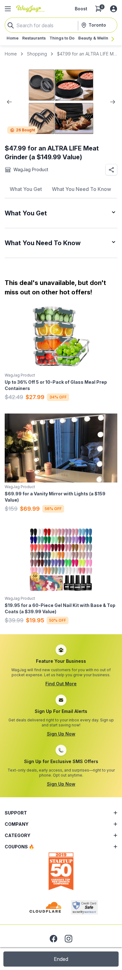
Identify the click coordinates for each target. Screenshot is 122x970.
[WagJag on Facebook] (53, 938)
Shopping (37, 53)
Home (11, 53)
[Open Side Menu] (8, 9)
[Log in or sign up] (113, 9)
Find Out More (61, 683)
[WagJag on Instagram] (68, 938)
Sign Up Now (61, 733)
